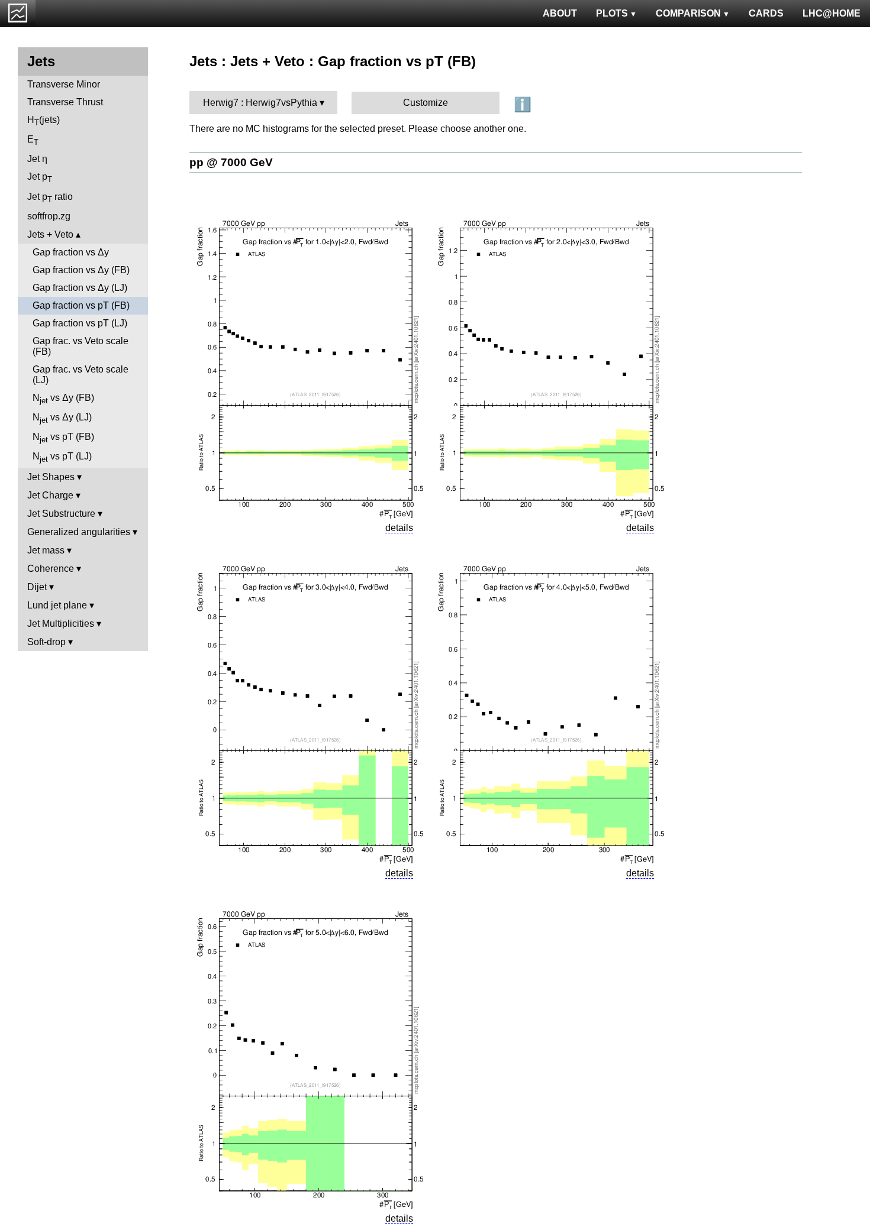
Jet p (39, 177)
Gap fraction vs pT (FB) (81, 305)
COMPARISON (688, 13)
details (399, 528)
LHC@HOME (832, 13)
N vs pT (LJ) (62, 457)
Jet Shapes (51, 477)
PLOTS (612, 13)
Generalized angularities (78, 532)
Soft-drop (46, 642)
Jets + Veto (50, 234)
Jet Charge (50, 495)
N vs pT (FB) (63, 438)
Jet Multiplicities (60, 624)
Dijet (37, 587)
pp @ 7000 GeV (231, 162)
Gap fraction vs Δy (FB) (81, 270)
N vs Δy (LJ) (62, 418)
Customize (425, 103)
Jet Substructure (61, 514)
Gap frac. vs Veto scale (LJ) (80, 374)
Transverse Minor (63, 84)
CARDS (766, 13)
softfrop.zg (48, 216)
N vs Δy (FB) (63, 399)
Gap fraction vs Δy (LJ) (80, 288)
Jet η (37, 159)
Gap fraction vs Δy (71, 252)
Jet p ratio (50, 198)
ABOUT (560, 13)
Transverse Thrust (65, 102)
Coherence (50, 569)
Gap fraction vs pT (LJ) (80, 323)
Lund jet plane (57, 605)
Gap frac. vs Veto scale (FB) (80, 346)
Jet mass (46, 550)
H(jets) (43, 121)
